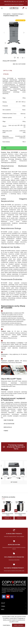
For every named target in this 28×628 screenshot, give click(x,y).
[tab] (14, 70)
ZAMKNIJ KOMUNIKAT (18, 625)
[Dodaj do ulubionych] (15, 57)
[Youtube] (8, 596)
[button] (4, 32)
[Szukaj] (26, 8)
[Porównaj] (18, 57)
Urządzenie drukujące (17, 14)
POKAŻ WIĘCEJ (6, 625)
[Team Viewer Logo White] (12, 596)
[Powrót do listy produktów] (23, 58)
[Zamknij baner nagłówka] (26, 1)
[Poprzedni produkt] (21, 58)
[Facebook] (4, 596)
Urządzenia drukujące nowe (10, 15)
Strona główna (6, 14)
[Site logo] (14, 8)
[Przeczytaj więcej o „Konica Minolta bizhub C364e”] (15, 510)
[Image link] (14, 472)
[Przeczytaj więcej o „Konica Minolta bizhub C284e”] (3, 510)
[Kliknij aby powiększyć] (5, 43)
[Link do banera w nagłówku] (14, 1)
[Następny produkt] (24, 58)
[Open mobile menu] (1, 8)
